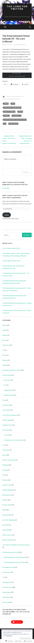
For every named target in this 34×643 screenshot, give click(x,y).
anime (6, 103)
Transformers (6, 572)
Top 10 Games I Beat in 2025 (11, 248)
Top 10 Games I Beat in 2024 (11, 261)
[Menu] (5, 27)
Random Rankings (8, 490)
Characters (5, 345)
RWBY (4, 510)
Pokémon (5, 480)
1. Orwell (6, 435)
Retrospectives (7, 495)
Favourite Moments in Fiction (11, 370)
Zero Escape (6, 602)
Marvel (4, 455)
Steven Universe (7, 535)
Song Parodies (6, 515)
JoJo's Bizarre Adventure (10, 415)
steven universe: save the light (15, 119)
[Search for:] (17, 235)
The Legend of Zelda (8, 567)
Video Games (6, 592)
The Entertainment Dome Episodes (14, 557)
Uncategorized (7, 582)
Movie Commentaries (9, 460)
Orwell (6, 115)
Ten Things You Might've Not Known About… (16, 545)
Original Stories (8, 390)
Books (4, 340)
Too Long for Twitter (17, 7)
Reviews (5, 500)
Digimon (5, 360)
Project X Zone (7, 485)
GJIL (5, 385)
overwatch (17, 115)
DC (3, 350)
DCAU (4, 355)
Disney (4, 365)
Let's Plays (5, 430)
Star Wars (5, 525)
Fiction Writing (7, 375)
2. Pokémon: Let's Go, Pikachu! (13, 440)
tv (5, 123)
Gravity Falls (6, 405)
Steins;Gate (6, 530)
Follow (7, 215)
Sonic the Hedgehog (8, 520)
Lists (3, 445)
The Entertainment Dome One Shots (15, 562)
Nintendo (5, 465)
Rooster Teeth (6, 505)
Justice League (6, 420)
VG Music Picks (7, 587)
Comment (25, 172)
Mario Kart (5, 450)
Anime (4, 325)
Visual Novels (6, 597)
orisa (20, 111)
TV (3, 577)
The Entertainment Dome (13, 96)
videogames (13, 123)
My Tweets (5, 188)
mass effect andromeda (12, 107)
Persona (4, 470)
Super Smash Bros (7, 540)
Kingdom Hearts (7, 425)
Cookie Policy (9, 635)
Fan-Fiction (7, 380)
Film (13, 103)
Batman (4, 335)
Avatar (4, 330)
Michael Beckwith (20, 44)
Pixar (4, 475)
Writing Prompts (9, 395)
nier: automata (9, 111)
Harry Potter (6, 410)
